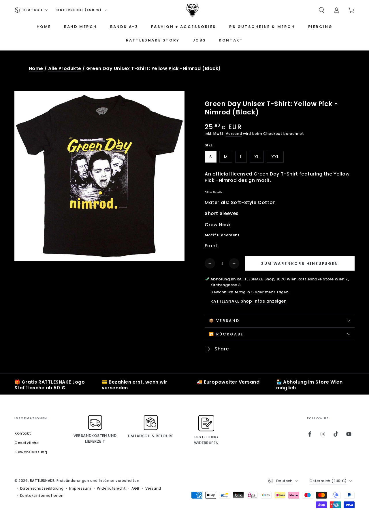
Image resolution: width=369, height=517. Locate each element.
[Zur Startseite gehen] (192, 10)
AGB (135, 488)
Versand (234, 133)
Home (36, 68)
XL (259, 158)
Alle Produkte (64, 68)
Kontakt (22, 433)
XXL (277, 158)
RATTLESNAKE (42, 480)
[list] (184, 385)
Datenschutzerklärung (42, 488)
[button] (321, 10)
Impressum (80, 488)
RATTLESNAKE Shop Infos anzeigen (248, 301)
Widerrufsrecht (111, 488)
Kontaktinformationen (42, 495)
